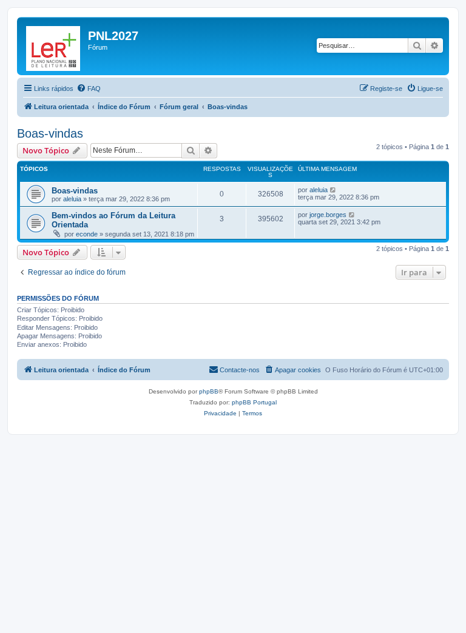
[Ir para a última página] (333, 189)
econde (87, 234)
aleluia (72, 199)
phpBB (208, 391)
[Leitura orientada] (54, 46)
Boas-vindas (50, 133)
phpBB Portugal (254, 402)
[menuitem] (88, 88)
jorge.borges (327, 214)
